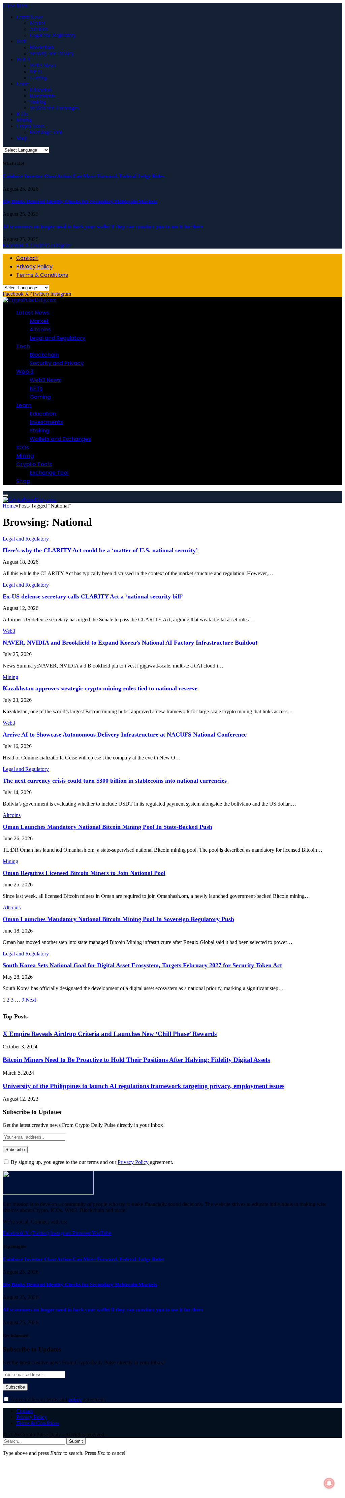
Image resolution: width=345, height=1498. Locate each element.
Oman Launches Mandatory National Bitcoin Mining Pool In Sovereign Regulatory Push (118, 919)
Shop (21, 138)
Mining (24, 120)
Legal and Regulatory (53, 35)
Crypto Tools (30, 126)
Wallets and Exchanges (54, 108)
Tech (21, 41)
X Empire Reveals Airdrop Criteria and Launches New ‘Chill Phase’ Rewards (110, 1033)
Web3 (9, 631)
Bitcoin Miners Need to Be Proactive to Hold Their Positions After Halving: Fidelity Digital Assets (136, 1059)
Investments (42, 96)
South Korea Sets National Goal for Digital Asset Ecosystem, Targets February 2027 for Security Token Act (142, 965)
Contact (27, 258)
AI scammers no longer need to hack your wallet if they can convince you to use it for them (103, 226)
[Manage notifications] (329, 1483)
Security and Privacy (52, 53)
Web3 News (43, 65)
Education (40, 90)
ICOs (22, 114)
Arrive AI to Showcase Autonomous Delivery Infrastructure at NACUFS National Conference (125, 734)
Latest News (29, 17)
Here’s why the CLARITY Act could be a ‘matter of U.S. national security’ (100, 550)
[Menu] (5, 495)
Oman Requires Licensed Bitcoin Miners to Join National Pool (84, 873)
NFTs (36, 71)
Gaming (38, 77)
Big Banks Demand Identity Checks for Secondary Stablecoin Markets (80, 201)
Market (37, 23)
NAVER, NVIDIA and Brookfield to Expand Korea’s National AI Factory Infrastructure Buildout (130, 642)
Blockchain (42, 47)
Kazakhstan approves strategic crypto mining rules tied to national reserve (100, 688)
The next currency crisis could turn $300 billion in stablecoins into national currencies (115, 780)
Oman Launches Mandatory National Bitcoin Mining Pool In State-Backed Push (107, 826)
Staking (38, 102)
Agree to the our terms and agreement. (57, 1399)
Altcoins (39, 29)
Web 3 (23, 59)
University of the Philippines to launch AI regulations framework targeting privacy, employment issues (143, 1085)
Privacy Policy (34, 266)
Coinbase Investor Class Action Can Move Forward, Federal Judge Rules (83, 176)
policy (75, 1399)
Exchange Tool (46, 132)
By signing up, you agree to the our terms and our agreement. (91, 1162)
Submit (76, 1441)
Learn (22, 84)
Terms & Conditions (42, 275)
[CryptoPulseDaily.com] (29, 300)
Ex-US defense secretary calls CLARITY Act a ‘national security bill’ (93, 596)
